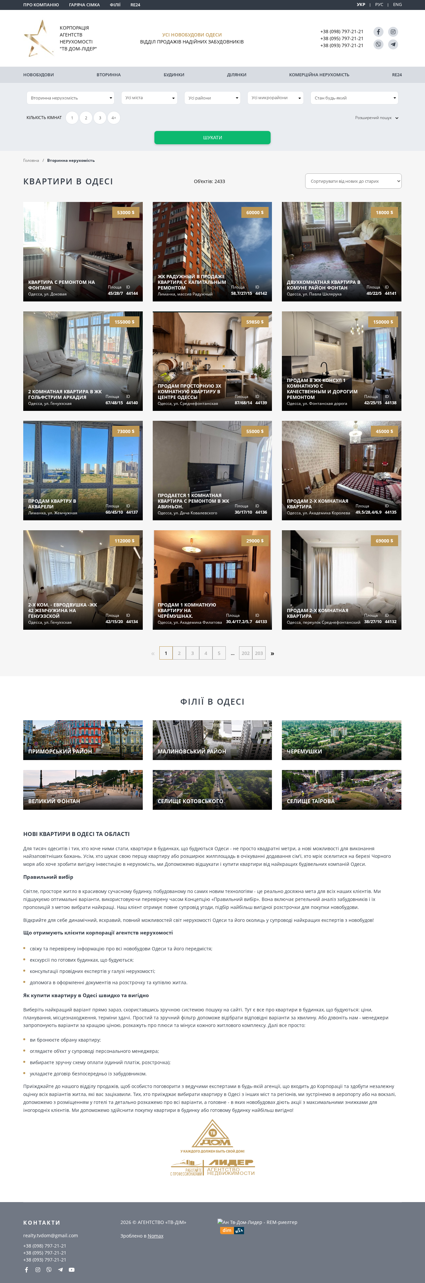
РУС (379, 4)
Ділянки (236, 75)
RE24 (135, 5)
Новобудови (38, 75)
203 (259, 653)
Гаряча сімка (84, 5)
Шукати (212, 137)
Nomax (155, 1236)
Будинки (174, 75)
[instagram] (393, 32)
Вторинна (109, 75)
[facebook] (378, 32)
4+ (114, 118)
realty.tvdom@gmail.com (50, 1235)
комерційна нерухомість (319, 75)
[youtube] (71, 1269)
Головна (31, 160)
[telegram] (393, 44)
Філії (115, 5)
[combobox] (149, 97)
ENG (397, 4)
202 (246, 653)
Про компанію (41, 5)
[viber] (378, 44)
